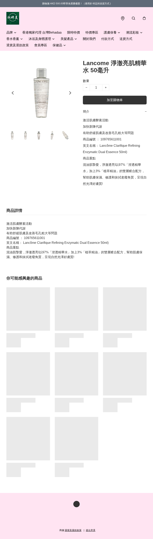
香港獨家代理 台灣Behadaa (42, 32)
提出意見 (90, 530)
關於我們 (89, 38)
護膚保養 (110, 32)
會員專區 (40, 45)
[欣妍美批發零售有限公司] (12, 18)
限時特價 (73, 32)
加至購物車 (115, 100)
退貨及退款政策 (17, 45)
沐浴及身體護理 (40, 38)
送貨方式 (126, 38)
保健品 (57, 45)
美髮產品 (67, 38)
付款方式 (107, 38)
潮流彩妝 (132, 32)
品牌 (9, 32)
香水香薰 (12, 38)
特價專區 (91, 32)
